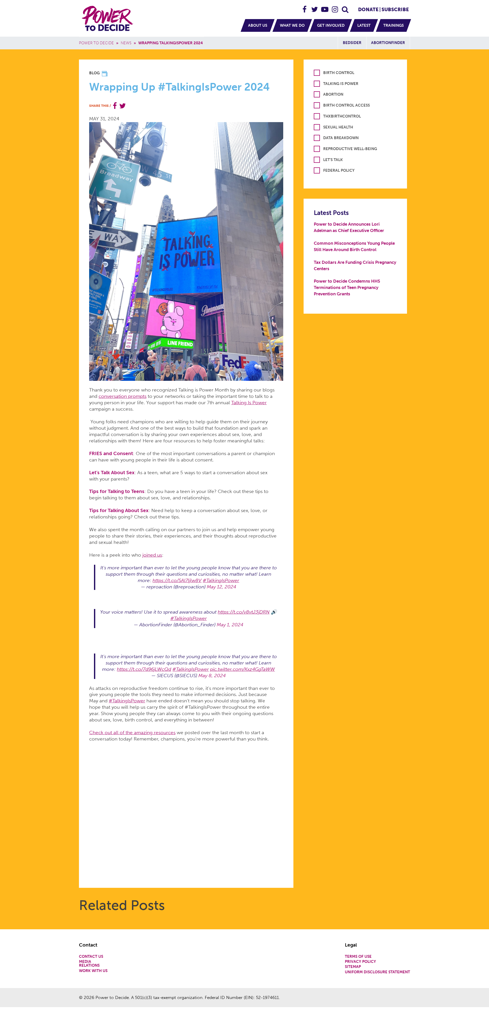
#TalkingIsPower (221, 580)
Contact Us (91, 957)
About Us (257, 25)
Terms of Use (358, 957)
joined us (152, 555)
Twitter (315, 7)
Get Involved (331, 25)
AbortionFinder (388, 42)
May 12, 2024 (221, 587)
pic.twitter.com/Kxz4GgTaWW (242, 669)
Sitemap (353, 967)
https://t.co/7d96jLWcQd (144, 669)
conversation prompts (122, 396)
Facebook (305, 7)
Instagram (335, 7)
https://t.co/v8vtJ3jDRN (243, 612)
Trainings (393, 25)
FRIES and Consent (111, 453)
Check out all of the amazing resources (132, 732)
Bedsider (352, 42)
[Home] (108, 18)
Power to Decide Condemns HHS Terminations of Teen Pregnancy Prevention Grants (347, 287)
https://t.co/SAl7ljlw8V (177, 580)
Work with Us (93, 971)
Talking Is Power (249, 402)
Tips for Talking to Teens (116, 491)
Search (345, 7)
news (126, 43)
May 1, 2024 (230, 625)
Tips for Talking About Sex (118, 510)
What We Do (292, 25)
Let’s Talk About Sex (111, 472)
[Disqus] (186, 812)
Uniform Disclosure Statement (377, 972)
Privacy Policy (360, 962)
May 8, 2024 (212, 675)
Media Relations (89, 963)
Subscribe (395, 9)
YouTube (325, 7)
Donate (368, 9)
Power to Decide (96, 43)
